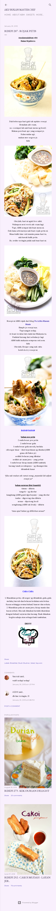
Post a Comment (12, 706)
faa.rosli (16, 676)
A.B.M (15, 692)
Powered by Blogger (30, 903)
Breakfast (14, 663)
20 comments (16, 795)
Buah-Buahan (24, 663)
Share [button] (6, 659)
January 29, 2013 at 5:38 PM (24, 700)
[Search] (50, 4)
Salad (33, 663)
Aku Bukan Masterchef (19, 9)
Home (7, 15)
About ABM (18, 15)
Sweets (30, 15)
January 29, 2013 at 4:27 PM (24, 684)
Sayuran (39, 663)
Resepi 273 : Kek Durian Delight (26, 791)
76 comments (16, 886)
